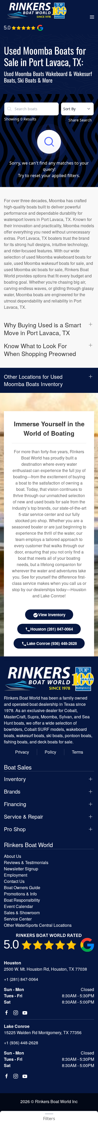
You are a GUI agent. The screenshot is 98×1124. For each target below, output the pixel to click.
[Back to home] (36, 10)
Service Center (18, 919)
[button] (92, 17)
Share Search (80, 120)
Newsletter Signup (21, 869)
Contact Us (14, 881)
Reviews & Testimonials (26, 862)
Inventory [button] (15, 779)
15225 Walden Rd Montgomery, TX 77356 (43, 1032)
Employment (15, 875)
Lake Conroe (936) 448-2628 (52, 643)
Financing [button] (15, 804)
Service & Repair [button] (23, 816)
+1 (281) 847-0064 (21, 979)
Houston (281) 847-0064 (51, 629)
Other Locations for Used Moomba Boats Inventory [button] (33, 380)
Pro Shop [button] (15, 829)
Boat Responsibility (22, 900)
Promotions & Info (20, 894)
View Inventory (51, 615)
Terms (77, 752)
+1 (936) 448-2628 (21, 1043)
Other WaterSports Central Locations (38, 925)
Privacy (22, 752)
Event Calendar (18, 906)
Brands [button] (12, 791)
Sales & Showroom (22, 913)
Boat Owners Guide (22, 887)
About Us (12, 856)
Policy (50, 752)
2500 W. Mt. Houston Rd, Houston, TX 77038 (45, 969)
